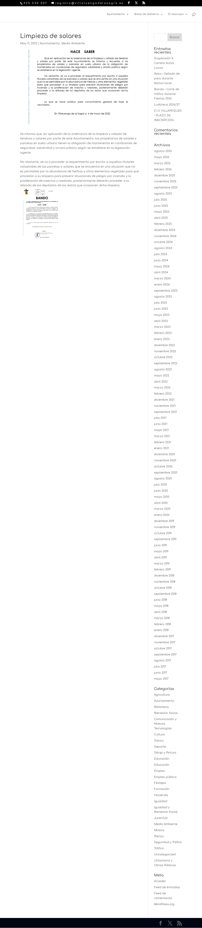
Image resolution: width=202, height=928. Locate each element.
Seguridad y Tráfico (168, 842)
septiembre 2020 (165, 472)
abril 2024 (161, 272)
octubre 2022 (163, 357)
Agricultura (162, 694)
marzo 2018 (162, 618)
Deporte (160, 746)
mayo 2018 (161, 605)
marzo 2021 (162, 436)
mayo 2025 (161, 211)
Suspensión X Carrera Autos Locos (164, 63)
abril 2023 (161, 321)
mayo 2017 (161, 678)
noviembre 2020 (165, 460)
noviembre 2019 (164, 527)
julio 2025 (160, 199)
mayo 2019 (161, 551)
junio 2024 (161, 260)
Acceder (160, 881)
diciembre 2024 (164, 230)
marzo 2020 (162, 508)
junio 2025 (161, 205)
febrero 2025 (163, 223)
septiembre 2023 (166, 290)
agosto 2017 (162, 660)
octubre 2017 (163, 648)
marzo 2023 (162, 326)
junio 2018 (160, 599)
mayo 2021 (161, 430)
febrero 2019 (162, 569)
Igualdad (160, 801)
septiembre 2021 (165, 412)
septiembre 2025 (166, 187)
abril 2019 (160, 557)
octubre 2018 (163, 587)
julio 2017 (160, 666)
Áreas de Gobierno (146, 14)
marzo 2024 (162, 278)
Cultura (159, 734)
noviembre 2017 (164, 642)
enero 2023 (162, 339)
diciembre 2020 (164, 454)
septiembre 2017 (165, 654)
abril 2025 (161, 217)
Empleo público (165, 777)
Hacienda (161, 795)
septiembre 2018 (165, 593)
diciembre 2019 (164, 521)
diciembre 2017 (164, 636)
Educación (161, 758)
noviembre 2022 (165, 351)
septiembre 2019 (165, 539)
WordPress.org (164, 904)
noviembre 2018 (164, 581)
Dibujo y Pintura (165, 752)
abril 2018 (160, 612)
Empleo (159, 770)
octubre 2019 (163, 533)
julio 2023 (160, 302)
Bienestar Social (166, 713)
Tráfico (159, 848)
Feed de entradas (167, 887)
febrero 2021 (162, 442)
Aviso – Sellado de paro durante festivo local (167, 78)
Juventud (160, 818)
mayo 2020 (161, 496)
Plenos (159, 836)
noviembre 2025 (165, 181)
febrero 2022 (163, 393)
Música (159, 830)
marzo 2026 (162, 163)
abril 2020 (161, 503)
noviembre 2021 (165, 405)
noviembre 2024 (165, 236)
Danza (159, 740)
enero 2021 (161, 448)
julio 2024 (160, 254)
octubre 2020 (163, 466)
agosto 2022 (163, 369)
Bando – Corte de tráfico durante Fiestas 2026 (166, 94)
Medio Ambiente (73, 43)
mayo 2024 (161, 266)
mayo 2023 (161, 314)
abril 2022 (161, 381)
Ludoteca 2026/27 (167, 104)
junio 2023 (161, 308)
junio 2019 (160, 545)
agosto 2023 (163, 296)
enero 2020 (161, 515)
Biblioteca (161, 707)
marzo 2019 (162, 563)
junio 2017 (160, 672)
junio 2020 (161, 490)
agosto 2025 (163, 193)
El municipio (176, 14)
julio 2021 (160, 417)
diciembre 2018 (164, 575)
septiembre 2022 (165, 363)
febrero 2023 (163, 333)
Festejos (160, 783)
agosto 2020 (163, 478)
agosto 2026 (163, 151)
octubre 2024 (163, 242)
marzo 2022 (162, 387)
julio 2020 (160, 484)
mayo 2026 (161, 157)
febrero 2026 (163, 169)
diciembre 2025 (164, 175)
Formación (161, 789)
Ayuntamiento (116, 14)
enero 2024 (162, 284)
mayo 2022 (161, 375)
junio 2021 (160, 424)
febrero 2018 (162, 624)
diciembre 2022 (164, 345)
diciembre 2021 (164, 399)
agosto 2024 (163, 248)
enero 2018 (161, 630)
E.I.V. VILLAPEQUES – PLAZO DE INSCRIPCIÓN (168, 115)
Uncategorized (165, 854)
